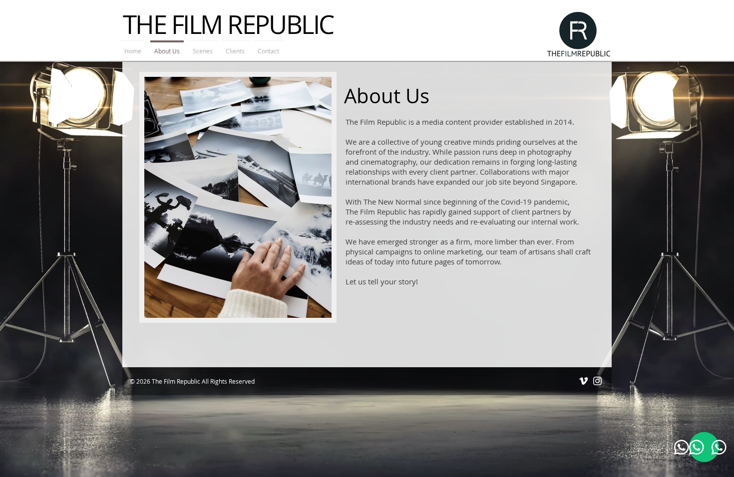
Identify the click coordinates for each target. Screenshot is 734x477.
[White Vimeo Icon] (583, 381)
